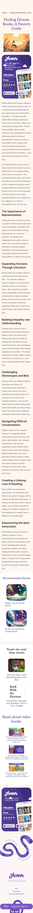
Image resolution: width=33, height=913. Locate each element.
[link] (9, 93)
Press (16, 888)
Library (4, 13)
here (3, 159)
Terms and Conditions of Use (16, 894)
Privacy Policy (16, 891)
